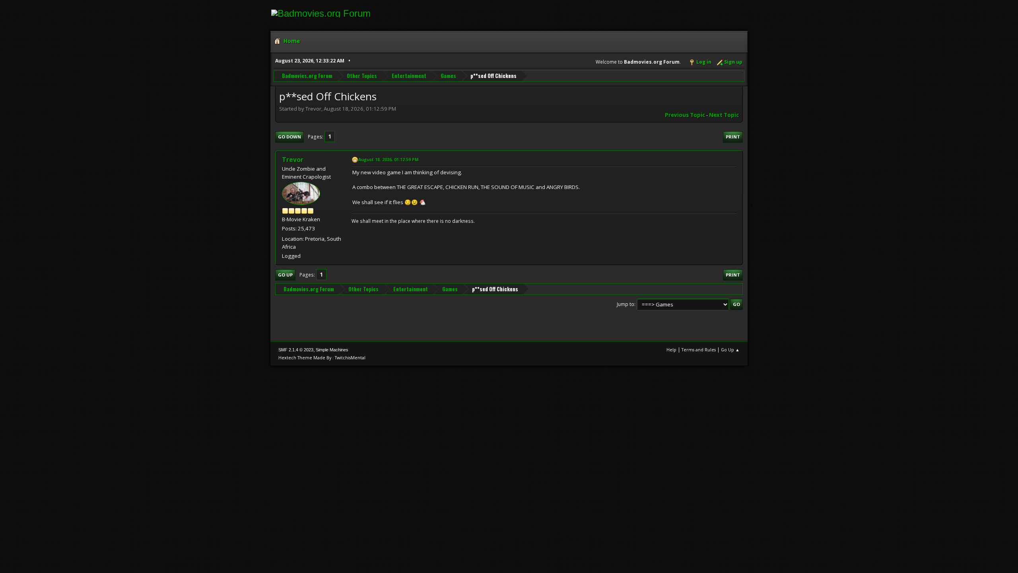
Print (733, 137)
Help (671, 350)
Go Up (285, 275)
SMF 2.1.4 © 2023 (295, 349)
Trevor (292, 159)
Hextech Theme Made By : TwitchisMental (321, 358)
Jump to (625, 304)
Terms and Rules (699, 350)
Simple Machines (332, 349)
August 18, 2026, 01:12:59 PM (388, 159)
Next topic (724, 115)
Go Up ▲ (730, 350)
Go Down (289, 137)
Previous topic (685, 115)
